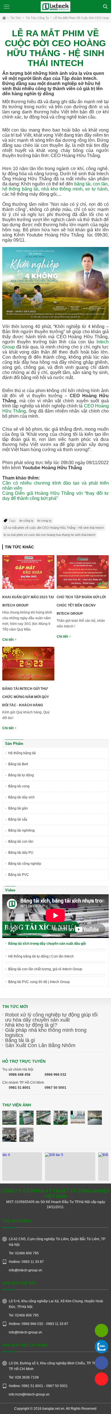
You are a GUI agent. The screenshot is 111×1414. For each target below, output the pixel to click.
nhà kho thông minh (62, 189)
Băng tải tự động (21, 775)
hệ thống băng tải (20, 189)
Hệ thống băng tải (22, 753)
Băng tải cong (19, 786)
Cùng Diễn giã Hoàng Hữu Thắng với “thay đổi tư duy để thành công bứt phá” (55, 496)
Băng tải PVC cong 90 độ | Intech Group (39, 982)
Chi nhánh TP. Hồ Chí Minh (23, 1083)
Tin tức (15, 18)
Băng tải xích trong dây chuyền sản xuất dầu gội (47, 944)
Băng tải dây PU (20, 853)
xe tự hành (96, 189)
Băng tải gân (18, 808)
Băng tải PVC (18, 875)
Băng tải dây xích (21, 797)
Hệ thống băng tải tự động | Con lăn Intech (41, 956)
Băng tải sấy (17, 819)
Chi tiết (8, 640)
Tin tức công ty (37, 18)
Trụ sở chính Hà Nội (17, 1069)
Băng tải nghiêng (21, 830)
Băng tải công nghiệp (24, 864)
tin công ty (26, 520)
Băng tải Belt (18, 764)
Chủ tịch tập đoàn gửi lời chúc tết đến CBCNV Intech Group (81, 605)
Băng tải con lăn (20, 842)
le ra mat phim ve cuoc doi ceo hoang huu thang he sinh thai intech (49, 534)
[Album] (9, 1118)
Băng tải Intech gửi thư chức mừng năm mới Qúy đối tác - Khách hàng (25, 697)
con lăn (100, 183)
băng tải (82, 183)
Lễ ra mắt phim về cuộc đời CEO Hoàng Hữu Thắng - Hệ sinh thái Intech (54, 527)
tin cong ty (44, 520)
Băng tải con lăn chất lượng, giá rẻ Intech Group (45, 969)
